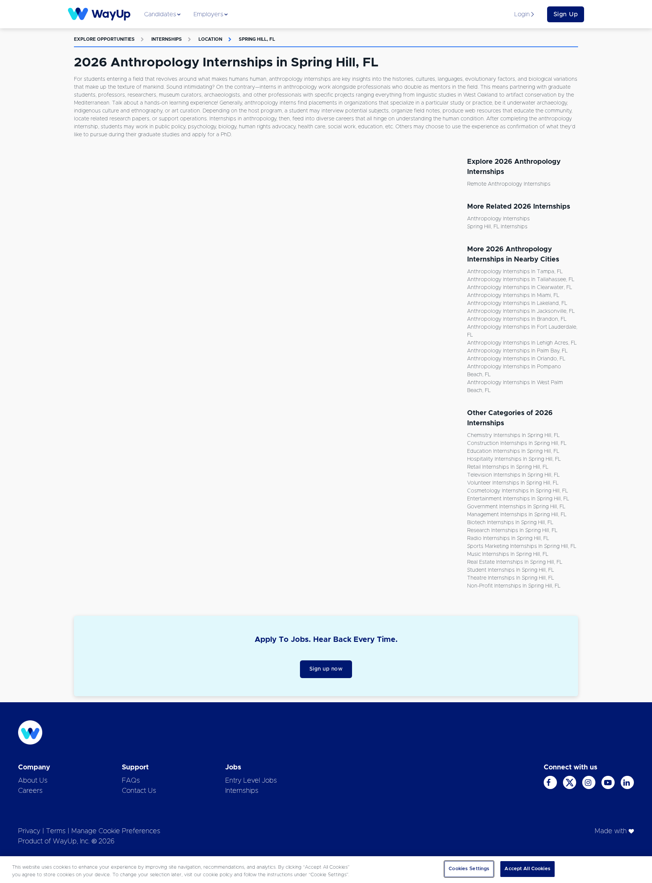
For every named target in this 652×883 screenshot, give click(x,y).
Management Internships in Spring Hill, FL (516, 514)
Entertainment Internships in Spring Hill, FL (518, 498)
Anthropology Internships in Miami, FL (513, 295)
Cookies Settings (469, 868)
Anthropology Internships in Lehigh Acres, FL (522, 343)
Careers (30, 791)
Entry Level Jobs (251, 780)
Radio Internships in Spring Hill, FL (508, 538)
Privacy (29, 831)
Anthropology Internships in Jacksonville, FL (521, 311)
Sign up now (326, 669)
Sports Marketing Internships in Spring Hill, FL (521, 546)
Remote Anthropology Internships (509, 184)
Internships (166, 39)
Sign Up (566, 14)
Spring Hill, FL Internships (497, 226)
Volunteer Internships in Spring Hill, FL (512, 483)
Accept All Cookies (527, 868)
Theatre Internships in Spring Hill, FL (510, 578)
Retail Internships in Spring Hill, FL (507, 467)
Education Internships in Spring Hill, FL (513, 451)
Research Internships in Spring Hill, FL (512, 530)
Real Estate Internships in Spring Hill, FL (514, 562)
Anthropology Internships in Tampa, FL (515, 271)
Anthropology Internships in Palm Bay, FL (517, 351)
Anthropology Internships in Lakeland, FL (517, 303)
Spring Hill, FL (257, 39)
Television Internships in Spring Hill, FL (513, 475)
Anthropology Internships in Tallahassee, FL (520, 279)
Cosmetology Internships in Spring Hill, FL (517, 491)
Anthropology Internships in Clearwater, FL (519, 287)
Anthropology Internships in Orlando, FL (516, 359)
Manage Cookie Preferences (115, 831)
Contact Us (139, 791)
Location (210, 39)
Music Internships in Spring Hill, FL (507, 554)
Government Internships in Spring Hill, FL (516, 506)
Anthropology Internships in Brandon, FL (516, 319)
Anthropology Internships (498, 219)
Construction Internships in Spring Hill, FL (516, 443)
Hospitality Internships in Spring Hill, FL (514, 459)
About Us (33, 780)
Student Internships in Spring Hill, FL (510, 570)
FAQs (131, 780)
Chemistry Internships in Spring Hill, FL (513, 435)
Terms (56, 831)
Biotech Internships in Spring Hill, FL (510, 522)
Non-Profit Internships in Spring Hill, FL (513, 586)
